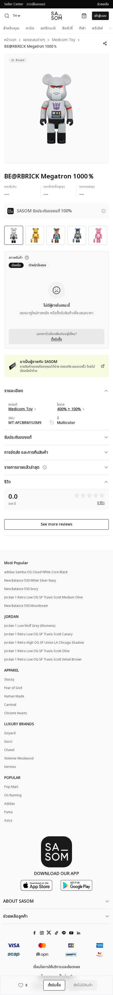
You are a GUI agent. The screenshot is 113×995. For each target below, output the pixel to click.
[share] (105, 43)
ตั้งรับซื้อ (56, 339)
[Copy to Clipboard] (52, 422)
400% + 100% (69, 409)
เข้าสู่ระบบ (100, 15)
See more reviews (56, 524)
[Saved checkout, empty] (84, 16)
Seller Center (13, 4)
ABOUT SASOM (18, 901)
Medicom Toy (63, 40)
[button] (6, 15)
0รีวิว (101, 503)
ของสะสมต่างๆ (34, 40)
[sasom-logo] (56, 15)
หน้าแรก (10, 40)
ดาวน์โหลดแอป (36, 4)
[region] (56, 109)
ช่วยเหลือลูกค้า (15, 916)
